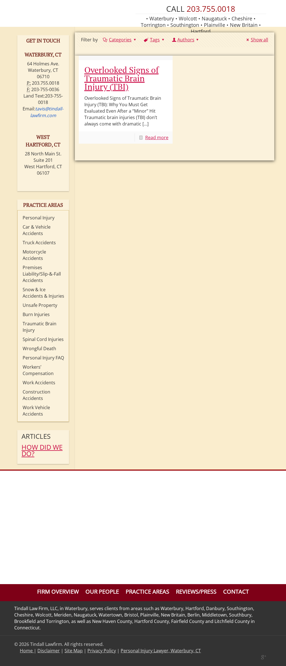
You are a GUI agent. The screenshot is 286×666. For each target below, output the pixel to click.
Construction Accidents (36, 395)
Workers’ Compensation (38, 370)
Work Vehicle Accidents (36, 410)
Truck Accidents (39, 243)
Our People (102, 591)
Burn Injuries (36, 314)
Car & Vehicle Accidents (37, 230)
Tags (155, 40)
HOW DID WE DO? (42, 450)
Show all (259, 40)
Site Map (74, 651)
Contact (236, 591)
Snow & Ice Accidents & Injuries (43, 292)
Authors (185, 40)
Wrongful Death (39, 348)
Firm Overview (58, 591)
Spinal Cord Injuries (43, 339)
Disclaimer (48, 651)
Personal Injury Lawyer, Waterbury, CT (161, 651)
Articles (36, 436)
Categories (120, 40)
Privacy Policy (101, 651)
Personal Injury (38, 218)
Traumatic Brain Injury (39, 327)
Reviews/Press (196, 591)
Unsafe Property (40, 305)
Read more (156, 137)
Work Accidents (39, 383)
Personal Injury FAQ (43, 358)
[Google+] (263, 657)
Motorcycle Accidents (34, 255)
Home (27, 651)
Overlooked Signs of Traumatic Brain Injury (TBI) (121, 78)
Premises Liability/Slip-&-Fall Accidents (42, 273)
